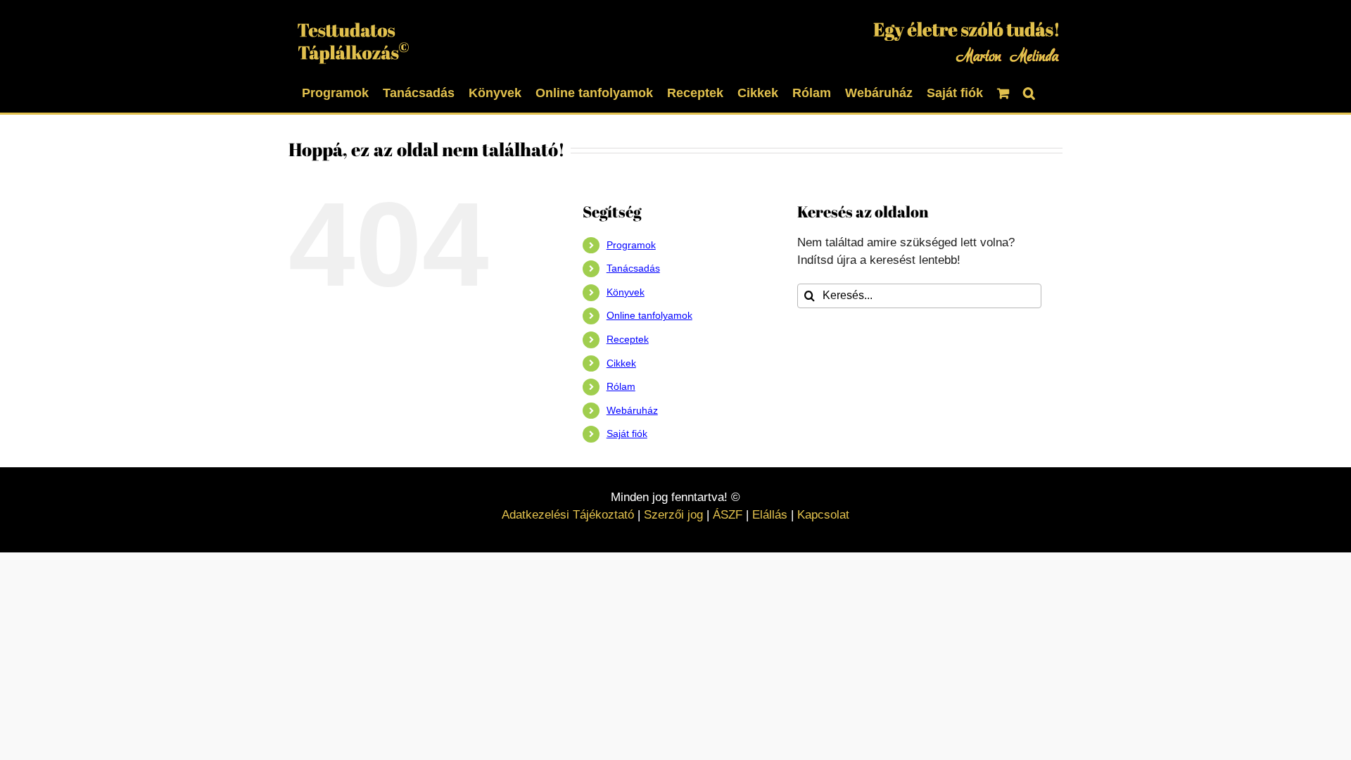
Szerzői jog (673, 514)
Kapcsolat (823, 514)
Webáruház (632, 410)
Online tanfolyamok (649, 315)
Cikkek (621, 363)
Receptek (628, 339)
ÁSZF (727, 514)
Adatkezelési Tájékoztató (568, 514)
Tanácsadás (633, 268)
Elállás (769, 514)
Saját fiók (627, 433)
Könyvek (626, 292)
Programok (631, 245)
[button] (1029, 91)
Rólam (621, 386)
